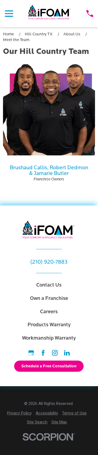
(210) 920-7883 (49, 262)
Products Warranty (49, 325)
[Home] (49, 13)
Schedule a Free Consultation (48, 366)
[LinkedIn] (67, 353)
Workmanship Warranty (49, 338)
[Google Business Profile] (31, 353)
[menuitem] (19, 413)
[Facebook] (43, 353)
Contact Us (49, 285)
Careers (49, 312)
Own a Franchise (49, 298)
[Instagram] (55, 353)
